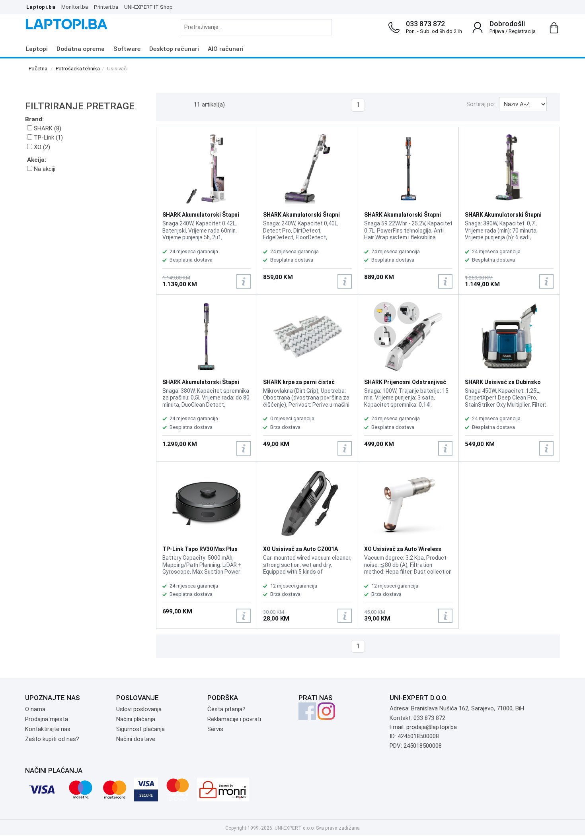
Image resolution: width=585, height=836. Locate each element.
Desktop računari (174, 48)
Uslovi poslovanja (139, 709)
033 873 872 (425, 23)
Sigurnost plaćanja (140, 729)
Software (126, 48)
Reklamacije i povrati (234, 719)
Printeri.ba (106, 7)
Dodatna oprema (81, 48)
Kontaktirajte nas (47, 729)
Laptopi (37, 48)
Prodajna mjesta (46, 719)
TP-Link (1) (47, 137)
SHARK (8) (46, 128)
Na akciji (43, 169)
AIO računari (226, 48)
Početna (38, 69)
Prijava (496, 31)
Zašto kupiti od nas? (52, 739)
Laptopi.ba (40, 7)
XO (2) (41, 147)
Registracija (522, 31)
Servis (215, 729)
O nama (35, 709)
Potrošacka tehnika (78, 69)
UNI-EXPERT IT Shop (148, 7)
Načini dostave (135, 739)
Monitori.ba (74, 7)
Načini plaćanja (135, 719)
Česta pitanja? (226, 709)
